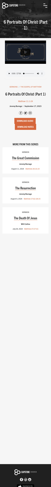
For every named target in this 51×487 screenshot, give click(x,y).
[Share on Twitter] (25, 113)
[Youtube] (29, 480)
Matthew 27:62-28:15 (32, 199)
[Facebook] (21, 480)
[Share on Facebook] (21, 113)
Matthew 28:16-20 (33, 169)
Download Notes (25, 126)
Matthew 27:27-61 (31, 229)
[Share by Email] (30, 113)
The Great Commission (25, 158)
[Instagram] (25, 480)
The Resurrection (25, 188)
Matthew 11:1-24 (25, 101)
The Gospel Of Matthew (30, 87)
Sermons (14, 87)
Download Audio (25, 120)
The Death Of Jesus (25, 218)
